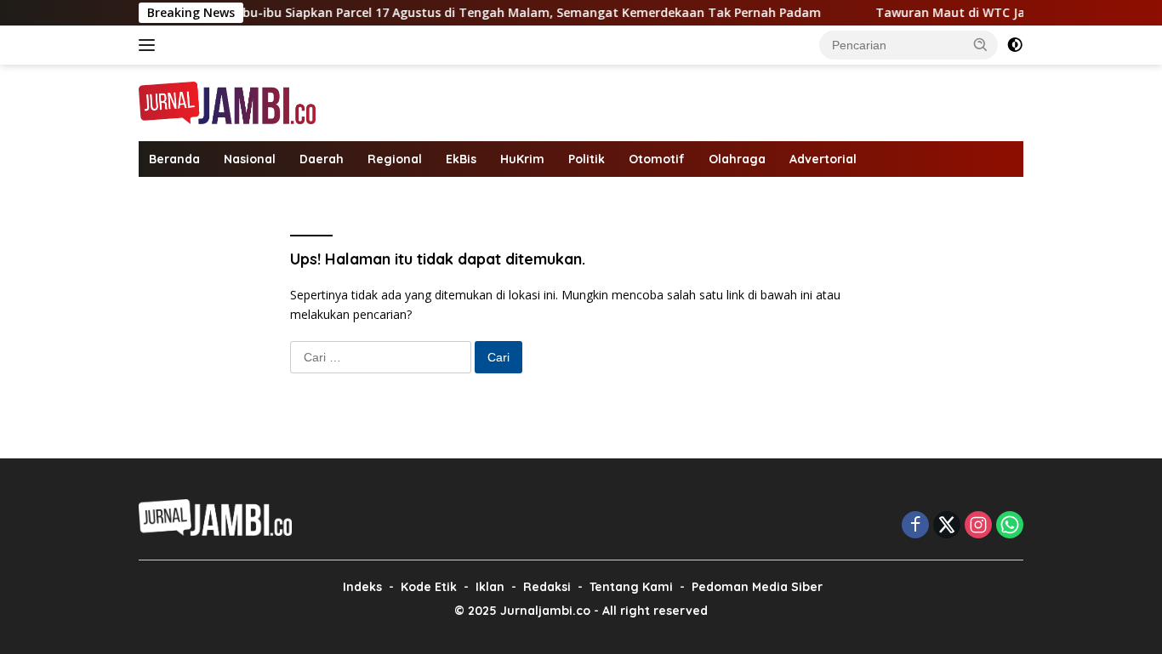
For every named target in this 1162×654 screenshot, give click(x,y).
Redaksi (547, 586)
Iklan (490, 586)
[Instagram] (978, 526)
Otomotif (657, 159)
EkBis (461, 159)
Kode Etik (429, 586)
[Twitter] (946, 526)
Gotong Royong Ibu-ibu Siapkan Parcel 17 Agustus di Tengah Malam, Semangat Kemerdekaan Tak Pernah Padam (464, 12)
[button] (981, 44)
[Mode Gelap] (1014, 45)
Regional (394, 159)
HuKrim (522, 159)
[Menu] (150, 45)
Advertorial (823, 159)
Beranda (174, 159)
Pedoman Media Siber (757, 586)
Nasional (250, 159)
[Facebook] (915, 526)
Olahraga (737, 159)
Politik (586, 159)
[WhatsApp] (1009, 526)
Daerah (321, 159)
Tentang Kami (631, 586)
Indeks (362, 586)
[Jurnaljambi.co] (227, 102)
